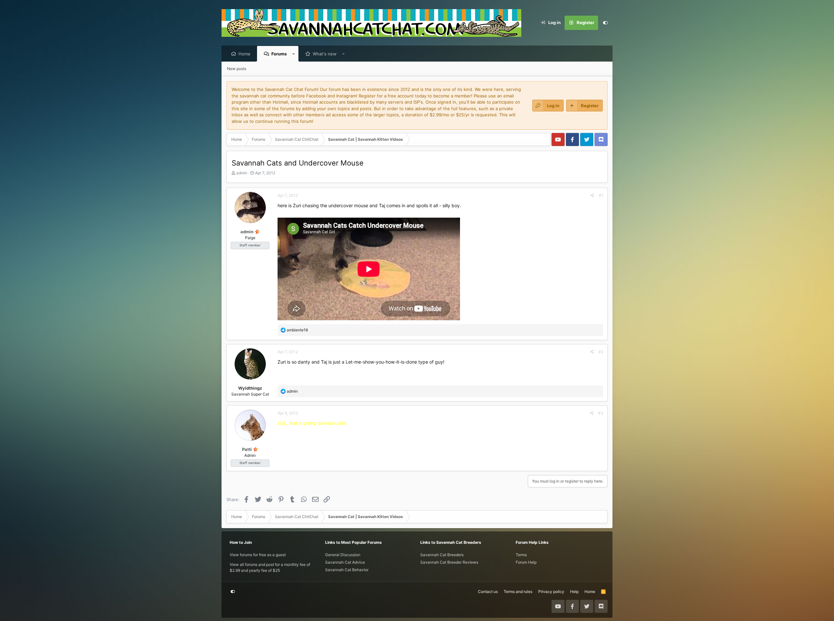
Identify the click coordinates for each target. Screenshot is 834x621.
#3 (600, 413)
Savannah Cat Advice (345, 562)
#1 (601, 195)
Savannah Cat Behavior (346, 569)
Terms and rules (518, 591)
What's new (325, 53)
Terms (521, 554)
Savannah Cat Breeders (442, 554)
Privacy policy (551, 591)
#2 (600, 351)
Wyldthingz (250, 388)
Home (244, 53)
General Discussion (342, 554)
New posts (236, 68)
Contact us (488, 591)
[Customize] (605, 23)
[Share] (592, 195)
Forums (279, 53)
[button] (293, 54)
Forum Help (526, 562)
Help (574, 591)
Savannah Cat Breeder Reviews (449, 562)
